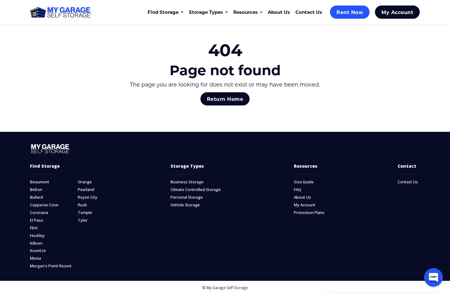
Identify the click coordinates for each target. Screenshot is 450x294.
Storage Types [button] (206, 12)
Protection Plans (309, 212)
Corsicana (39, 212)
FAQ (297, 189)
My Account (397, 12)
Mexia (35, 258)
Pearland (86, 189)
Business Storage (187, 182)
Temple (85, 212)
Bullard (36, 197)
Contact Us (308, 12)
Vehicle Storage (185, 205)
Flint (34, 228)
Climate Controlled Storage (196, 189)
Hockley (37, 235)
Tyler (83, 220)
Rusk (82, 205)
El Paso (36, 220)
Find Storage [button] (164, 12)
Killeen (36, 243)
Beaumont (39, 182)
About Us (279, 12)
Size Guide (304, 182)
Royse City (87, 197)
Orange (85, 182)
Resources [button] (246, 12)
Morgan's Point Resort (51, 266)
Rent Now (349, 12)
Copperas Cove (44, 205)
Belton (36, 189)
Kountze (38, 250)
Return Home (225, 99)
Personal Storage (187, 197)
